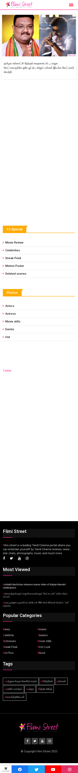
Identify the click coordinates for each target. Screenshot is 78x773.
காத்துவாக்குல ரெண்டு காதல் (21, 681)
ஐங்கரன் (61, 681)
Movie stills (12, 321)
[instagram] (69, 769)
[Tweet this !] (36, 769)
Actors (9, 306)
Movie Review (14, 242)
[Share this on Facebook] (20, 769)
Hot (7, 337)
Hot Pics (8, 653)
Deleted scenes (15, 273)
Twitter (7, 370)
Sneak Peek (13, 258)
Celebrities (12, 250)
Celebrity (8, 635)
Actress (10, 313)
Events (9, 329)
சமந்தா (30, 688)
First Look (44, 647)
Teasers (43, 635)
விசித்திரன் (47, 681)
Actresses (9, 641)
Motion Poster (14, 266)
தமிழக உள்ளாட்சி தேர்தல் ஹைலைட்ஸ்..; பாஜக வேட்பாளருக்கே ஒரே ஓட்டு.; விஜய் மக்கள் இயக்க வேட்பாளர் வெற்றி (39, 68)
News (6, 629)
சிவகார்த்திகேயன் (15, 696)
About (41, 653)
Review (42, 629)
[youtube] (53, 769)
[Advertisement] (31, 185)
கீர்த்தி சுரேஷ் (45, 688)
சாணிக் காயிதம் (13, 688)
